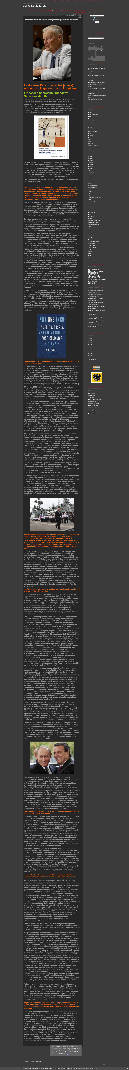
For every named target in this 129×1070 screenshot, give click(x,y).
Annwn (89, 298)
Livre (89, 193)
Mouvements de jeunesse (94, 201)
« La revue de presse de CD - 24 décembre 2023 (38, 10)
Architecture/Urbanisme (93, 125)
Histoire (89, 174)
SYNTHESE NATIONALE (94, 408)
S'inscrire (97, 17)
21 (101, 54)
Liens (89, 189)
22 (104, 54)
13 (99, 52)
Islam (89, 179)
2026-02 (90, 351)
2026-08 (90, 338)
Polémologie (91, 216)
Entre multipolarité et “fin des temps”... (97, 82)
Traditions (90, 249)
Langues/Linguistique (93, 185)
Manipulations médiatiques (94, 197)
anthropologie (91, 120)
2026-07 (90, 340)
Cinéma (89, 139)
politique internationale (94, 275)
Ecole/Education (91, 154)
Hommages (90, 176)
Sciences (90, 232)
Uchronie (90, 251)
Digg (64, 1054)
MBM (89, 321)
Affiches (89, 116)
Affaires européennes (93, 114)
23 (89, 57)
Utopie (89, 253)
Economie (90, 158)
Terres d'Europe (91, 243)
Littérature (90, 191)
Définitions (90, 150)
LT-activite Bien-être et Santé (94, 399)
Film (89, 170)
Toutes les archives (92, 359)
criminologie (91, 143)
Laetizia (89, 317)
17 (91, 54)
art (88, 129)
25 (94, 57)
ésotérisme (90, 162)
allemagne (92, 271)
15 (104, 52)
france (90, 277)
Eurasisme (90, 166)
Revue (89, 226)
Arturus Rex (90, 294)
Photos (89, 214)
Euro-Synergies (34, 5)
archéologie (90, 122)
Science (90, 230)
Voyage (89, 255)
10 (91, 52)
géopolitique (93, 269)
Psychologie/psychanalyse (94, 220)
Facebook (70, 1054)
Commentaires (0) (71, 1048)
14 (101, 52)
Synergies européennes (93, 241)
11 (94, 52)
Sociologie (90, 237)
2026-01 (90, 353)
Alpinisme (90, 118)
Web (89, 257)
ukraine (70, 1050)
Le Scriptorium (91, 395)
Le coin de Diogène (92, 187)
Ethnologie (90, 164)
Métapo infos (91, 397)
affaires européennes (94, 278)
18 (94, 54)
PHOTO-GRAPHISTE (93, 405)
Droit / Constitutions (92, 152)
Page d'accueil (57, 10)
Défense (90, 147)
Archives (90, 127)
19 (96, 54)
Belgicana (90, 133)
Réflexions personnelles (93, 222)
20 (99, 54)
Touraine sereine (92, 401)
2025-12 (90, 355)
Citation (89, 141)
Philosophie (90, 210)
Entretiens (90, 160)
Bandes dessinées (92, 131)
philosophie (93, 273)
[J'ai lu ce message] (127, 1068)
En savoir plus (93, 1068)
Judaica (89, 183)
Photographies (91, 212)
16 (89, 54)
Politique (90, 218)
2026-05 (90, 344)
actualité (91, 283)
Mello (89, 302)
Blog (89, 137)
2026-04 (90, 347)
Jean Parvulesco (92, 181)
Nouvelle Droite (91, 208)
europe (95, 281)
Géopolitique (91, 172)
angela (89, 290)
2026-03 (90, 349)
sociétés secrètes (92, 235)
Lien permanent (62, 1048)
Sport (89, 239)
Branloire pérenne (92, 410)
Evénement (90, 168)
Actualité (90, 112)
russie (100, 271)
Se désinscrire (97, 19)
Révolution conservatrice (94, 224)
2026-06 (90, 342)
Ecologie (90, 156)
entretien (71, 1051)
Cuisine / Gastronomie (93, 145)
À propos (97, 29)
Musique (90, 203)
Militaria (89, 199)
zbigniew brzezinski (57, 1051)
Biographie (90, 135)
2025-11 (90, 357)
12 (96, 52)
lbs (88, 324)
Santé (89, 228)
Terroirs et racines (92, 245)
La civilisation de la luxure (99, 310)
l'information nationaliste (93, 403)
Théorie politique (92, 247)
